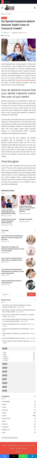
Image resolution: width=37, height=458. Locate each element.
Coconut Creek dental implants (25, 80)
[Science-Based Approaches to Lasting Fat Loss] (31, 285)
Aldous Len (6, 32)
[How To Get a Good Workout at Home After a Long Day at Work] (31, 262)
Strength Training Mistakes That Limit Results (15, 328)
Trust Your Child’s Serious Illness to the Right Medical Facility (8, 211)
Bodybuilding (6, 401)
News (4, 421)
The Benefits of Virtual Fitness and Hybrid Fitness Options (8, 221)
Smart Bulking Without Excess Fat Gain (13, 338)
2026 (4, 348)
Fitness (4, 413)
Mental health (6, 418)
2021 (4, 379)
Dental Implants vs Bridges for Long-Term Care (16, 333)
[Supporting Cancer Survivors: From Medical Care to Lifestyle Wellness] (27, 199)
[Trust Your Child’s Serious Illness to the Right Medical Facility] (9, 201)
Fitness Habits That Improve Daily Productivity (15, 341)
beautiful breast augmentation (9, 437)
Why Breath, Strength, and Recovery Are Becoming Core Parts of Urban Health (12, 249)
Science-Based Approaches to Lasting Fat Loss (11, 282)
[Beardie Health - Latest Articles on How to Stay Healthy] (9, 7)
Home (4, 14)
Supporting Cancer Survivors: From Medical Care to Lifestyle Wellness (27, 208)
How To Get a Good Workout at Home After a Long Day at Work (11, 259)
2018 (4, 390)
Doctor (4, 407)
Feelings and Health (25, 219)
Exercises (5, 410)
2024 (4, 367)
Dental (4, 404)
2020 (4, 383)
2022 (4, 375)
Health (9, 14)
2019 (4, 386)
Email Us (18, 451)
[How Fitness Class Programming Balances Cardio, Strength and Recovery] (31, 240)
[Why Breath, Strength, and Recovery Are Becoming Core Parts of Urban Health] (31, 251)
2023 (4, 371)
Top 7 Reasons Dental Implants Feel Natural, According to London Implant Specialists (12, 271)
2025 (4, 363)
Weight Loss (5, 429)
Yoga (3, 432)
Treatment (5, 427)
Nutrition (4, 424)
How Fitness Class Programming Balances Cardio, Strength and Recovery (12, 237)
